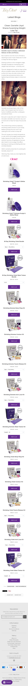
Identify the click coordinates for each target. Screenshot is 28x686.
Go (25, 617)
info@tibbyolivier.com (15, 657)
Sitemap (14, 630)
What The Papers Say (21, 586)
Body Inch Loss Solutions (14, 641)
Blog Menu (13, 21)
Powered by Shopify (14, 681)
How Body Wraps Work (14, 645)
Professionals (14, 646)
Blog (14, 648)
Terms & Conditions (14, 629)
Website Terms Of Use (19, 678)
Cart (23, 4)
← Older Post (9, 595)
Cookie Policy (18, 679)
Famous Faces (10, 586)
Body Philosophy (14, 640)
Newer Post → (18, 595)
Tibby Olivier (16, 674)
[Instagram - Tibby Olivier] (14, 660)
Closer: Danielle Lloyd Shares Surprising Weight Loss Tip (14, 28)
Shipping (14, 625)
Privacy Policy (10, 679)
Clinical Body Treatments (14, 643)
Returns (14, 627)
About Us (14, 638)
